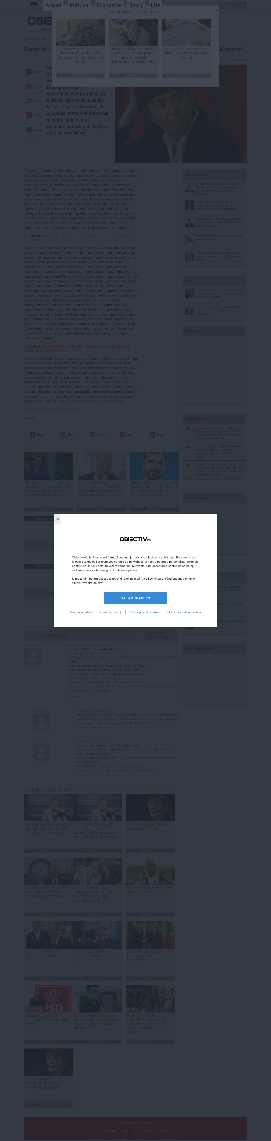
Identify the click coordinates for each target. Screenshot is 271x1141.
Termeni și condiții (110, 612)
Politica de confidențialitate (183, 612)
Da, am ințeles (135, 598)
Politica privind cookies (144, 612)
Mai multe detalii (81, 612)
